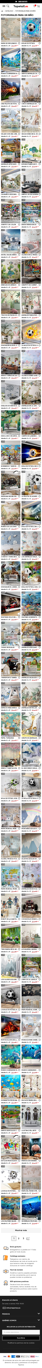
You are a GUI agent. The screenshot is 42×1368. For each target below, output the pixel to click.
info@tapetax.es (13, 1308)
